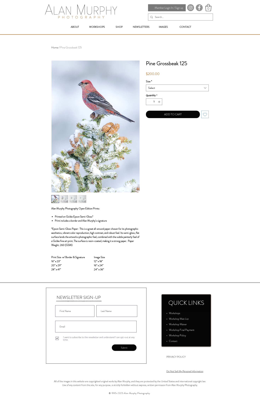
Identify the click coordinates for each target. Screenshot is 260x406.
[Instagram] (190, 7)
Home (54, 47)
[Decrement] (148, 102)
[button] (208, 7)
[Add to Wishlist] (205, 114)
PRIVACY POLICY (176, 357)
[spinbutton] (154, 102)
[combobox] (177, 88)
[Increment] (159, 102)
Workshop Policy (177, 335)
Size (149, 81)
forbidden (125, 385)
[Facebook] (199, 7)
